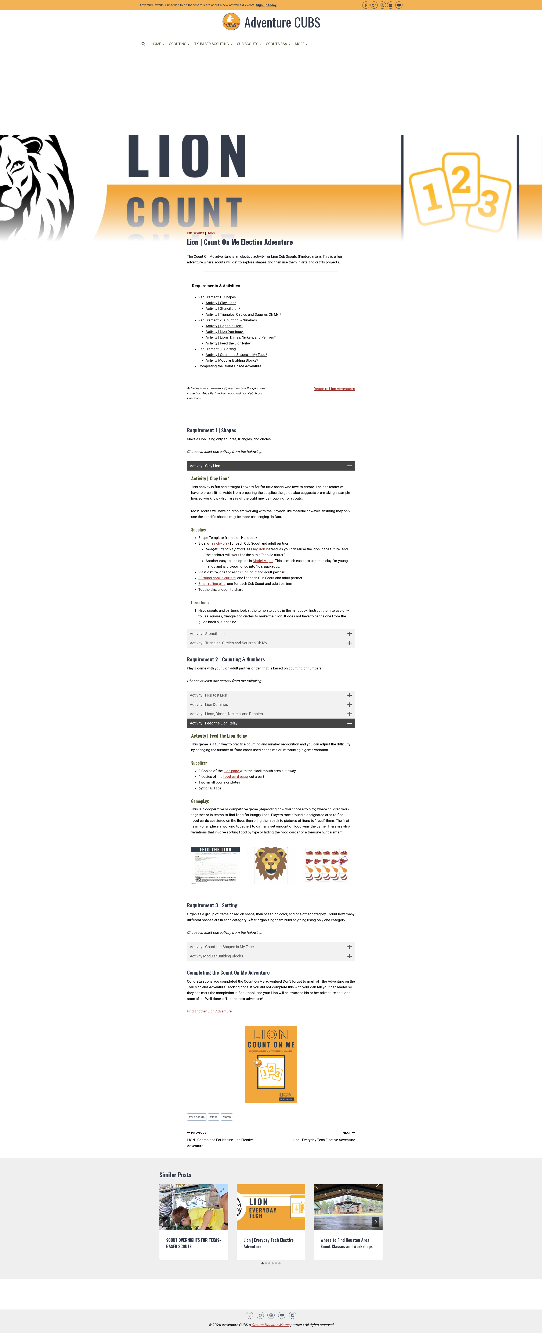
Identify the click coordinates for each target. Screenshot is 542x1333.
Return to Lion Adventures (334, 389)
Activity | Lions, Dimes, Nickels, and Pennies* (241, 337)
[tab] (262, 1263)
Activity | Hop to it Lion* (224, 326)
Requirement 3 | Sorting (217, 349)
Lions (211, 233)
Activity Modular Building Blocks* (232, 360)
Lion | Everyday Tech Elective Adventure (324, 1136)
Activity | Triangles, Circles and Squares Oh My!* (243, 314)
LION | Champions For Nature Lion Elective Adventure (220, 1139)
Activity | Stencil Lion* (223, 308)
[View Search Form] (143, 44)
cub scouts (197, 1116)
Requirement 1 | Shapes (217, 297)
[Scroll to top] (531, 1326)
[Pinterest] (390, 5)
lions (213, 1116)
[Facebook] (365, 5)
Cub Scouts (195, 233)
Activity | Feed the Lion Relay (228, 343)
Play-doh (258, 549)
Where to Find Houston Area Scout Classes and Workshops (347, 1243)
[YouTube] (398, 5)
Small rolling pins (211, 583)
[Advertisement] (271, 86)
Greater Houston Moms (270, 1325)
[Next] (375, 1222)
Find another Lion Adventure (209, 1011)
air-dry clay (220, 543)
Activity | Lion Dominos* (225, 331)
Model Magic (263, 561)
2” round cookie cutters (217, 578)
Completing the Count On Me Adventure (229, 366)
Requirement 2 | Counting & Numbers (227, 320)
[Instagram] (382, 5)
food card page (235, 776)
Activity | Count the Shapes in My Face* (236, 355)
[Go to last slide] (166, 1222)
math (227, 1116)
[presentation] (193, 1207)
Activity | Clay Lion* (221, 303)
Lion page (232, 771)
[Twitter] (374, 5)
